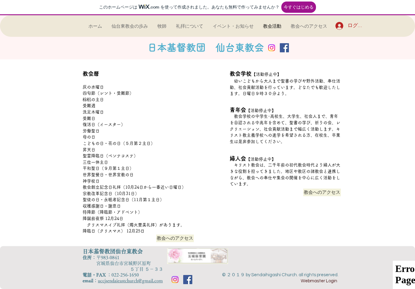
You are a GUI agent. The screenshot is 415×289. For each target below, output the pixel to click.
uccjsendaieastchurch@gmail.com (130, 280)
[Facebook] (284, 47)
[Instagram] (271, 47)
